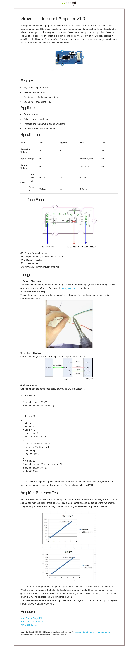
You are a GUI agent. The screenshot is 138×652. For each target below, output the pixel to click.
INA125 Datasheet (29, 625)
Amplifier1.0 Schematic (31, 621)
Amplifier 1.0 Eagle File (31, 618)
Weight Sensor (69, 288)
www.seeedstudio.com (83, 631)
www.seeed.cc (103, 631)
